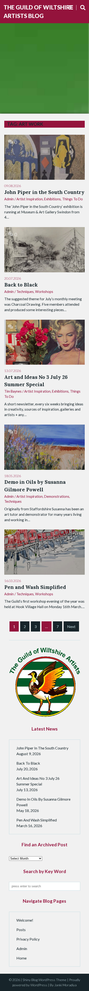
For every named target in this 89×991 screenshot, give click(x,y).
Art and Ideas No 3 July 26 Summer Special (38, 781)
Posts (21, 929)
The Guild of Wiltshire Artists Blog (38, 11)
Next (71, 626)
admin (9, 199)
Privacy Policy (28, 939)
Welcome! (24, 920)
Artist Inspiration (29, 199)
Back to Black (28, 763)
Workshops (44, 292)
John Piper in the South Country (42, 748)
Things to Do (72, 199)
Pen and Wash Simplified (36, 820)
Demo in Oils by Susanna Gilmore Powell (43, 802)
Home (21, 958)
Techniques (25, 292)
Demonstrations (56, 496)
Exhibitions (52, 199)
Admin (21, 948)
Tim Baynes (13, 391)
